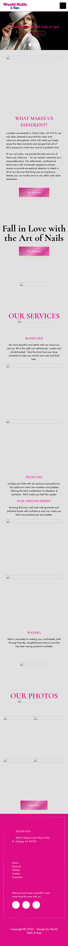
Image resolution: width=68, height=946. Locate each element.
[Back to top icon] (60, 938)
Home (15, 863)
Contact (16, 873)
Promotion (17, 877)
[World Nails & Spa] (13, 5)
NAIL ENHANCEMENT (34, 501)
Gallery (16, 870)
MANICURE (34, 338)
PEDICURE (34, 477)
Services (16, 866)
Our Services (35, 33)
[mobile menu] (63, 5)
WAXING (34, 632)
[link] (19, 735)
